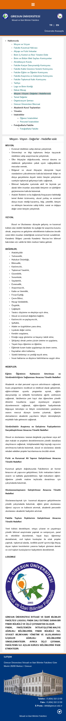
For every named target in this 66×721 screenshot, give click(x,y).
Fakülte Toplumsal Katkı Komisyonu (30, 79)
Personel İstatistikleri (29, 122)
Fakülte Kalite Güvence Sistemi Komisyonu (33, 69)
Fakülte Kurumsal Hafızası (26, 48)
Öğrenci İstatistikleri (29, 118)
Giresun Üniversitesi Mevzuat (27, 104)
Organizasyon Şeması (24, 100)
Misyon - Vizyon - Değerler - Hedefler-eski (32, 93)
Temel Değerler (20, 97)
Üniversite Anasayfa (54, 31)
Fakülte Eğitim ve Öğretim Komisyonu (31, 72)
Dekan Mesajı (20, 90)
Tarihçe (17, 83)
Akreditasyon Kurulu (23, 62)
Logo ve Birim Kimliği (23, 86)
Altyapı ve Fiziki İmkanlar (25, 51)
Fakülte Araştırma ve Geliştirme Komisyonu (33, 76)
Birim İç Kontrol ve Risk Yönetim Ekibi (31, 55)
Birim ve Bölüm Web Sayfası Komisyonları (33, 58)
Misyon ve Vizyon (22, 44)
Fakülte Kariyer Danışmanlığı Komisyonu (32, 65)
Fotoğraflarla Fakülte (29, 129)
